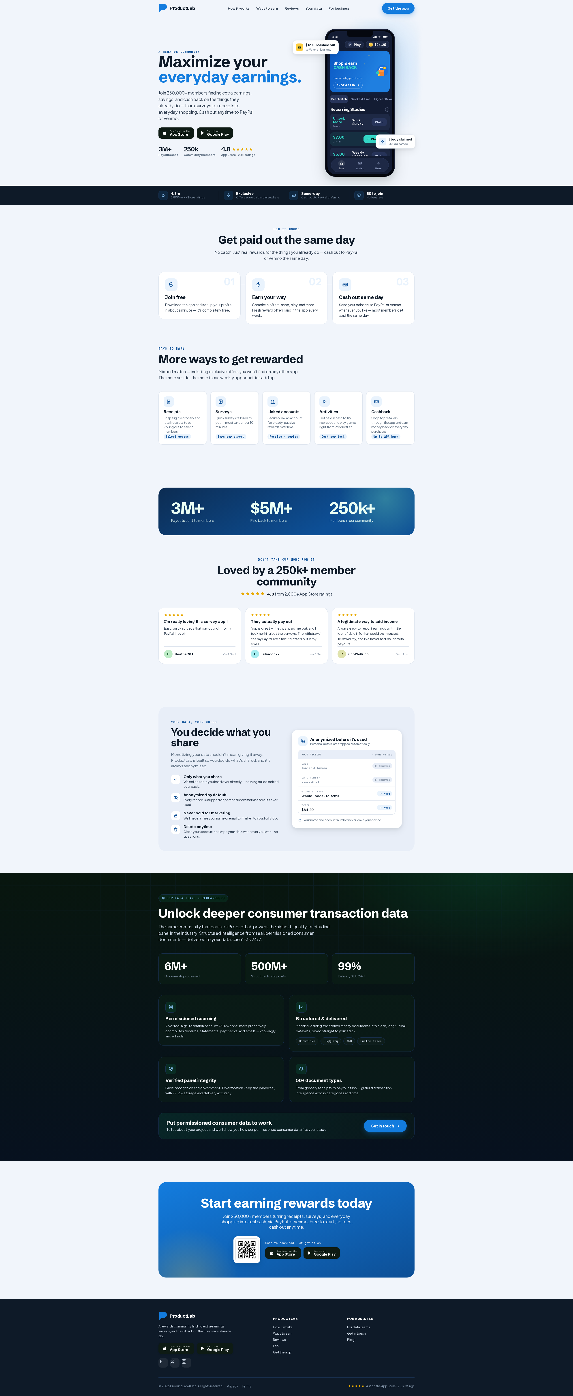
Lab (276, 1346)
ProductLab (182, 8)
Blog (351, 1340)
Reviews (292, 8)
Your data (314, 8)
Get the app (398, 8)
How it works (239, 8)
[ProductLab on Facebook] (163, 1363)
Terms (246, 1386)
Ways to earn (267, 8)
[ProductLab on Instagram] (186, 1363)
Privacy (232, 1386)
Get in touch (382, 1125)
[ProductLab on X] (175, 1363)
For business (339, 8)
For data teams (358, 1327)
